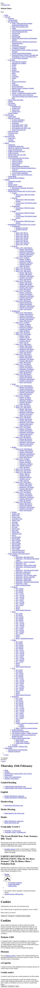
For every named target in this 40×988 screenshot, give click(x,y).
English (14, 68)
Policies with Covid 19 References (22, 174)
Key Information (13, 22)
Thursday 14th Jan (24, 341)
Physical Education (17, 86)
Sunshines (15, 555)
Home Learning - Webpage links (17, 746)
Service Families (13, 156)
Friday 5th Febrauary (25, 372)
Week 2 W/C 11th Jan (22, 234)
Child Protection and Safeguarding (22, 30)
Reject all (4, 916)
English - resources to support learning (27, 723)
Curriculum (11, 60)
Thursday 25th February (26, 254)
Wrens (14, 612)
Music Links (15, 525)
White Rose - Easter (21, 583)
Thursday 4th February (26, 297)
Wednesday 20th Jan (25, 477)
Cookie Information (14, 884)
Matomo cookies (10, 955)
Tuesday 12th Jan (24, 337)
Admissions (15, 45)
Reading (21, 726)
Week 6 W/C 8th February (23, 301)
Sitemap (6, 874)
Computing (15, 85)
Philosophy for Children (19, 63)
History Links (16, 520)
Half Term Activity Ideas (23, 573)
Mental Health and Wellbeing (20, 166)
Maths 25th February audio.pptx (13, 821)
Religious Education (18, 91)
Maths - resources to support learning (26, 728)
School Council (12, 184)
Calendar (10, 140)
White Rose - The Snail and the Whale (27, 570)
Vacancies (11, 135)
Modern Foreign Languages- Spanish (23, 88)
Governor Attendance (18, 120)
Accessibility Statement (15, 882)
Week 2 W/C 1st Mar (22, 244)
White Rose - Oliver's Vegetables (25, 562)
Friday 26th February (25, 256)
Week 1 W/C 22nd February (24, 248)
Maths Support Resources (23, 610)
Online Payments (13, 153)
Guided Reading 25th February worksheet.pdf (18, 788)
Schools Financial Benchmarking (21, 53)
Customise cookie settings (23, 916)
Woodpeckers (16, 206)
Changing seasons (9, 849)
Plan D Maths (16, 545)
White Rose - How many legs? (25, 557)
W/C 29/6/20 (19, 592)
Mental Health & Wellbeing (16, 178)
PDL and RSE (16, 90)
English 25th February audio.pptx (14, 796)
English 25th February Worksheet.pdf (15, 797)
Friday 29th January (25, 289)
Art (13, 80)
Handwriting (15, 71)
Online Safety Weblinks (23, 743)
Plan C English (16, 540)
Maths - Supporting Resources (24, 638)
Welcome (11, 18)
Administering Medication (16, 146)
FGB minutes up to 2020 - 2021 (21, 128)
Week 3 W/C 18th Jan (22, 236)
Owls (13, 668)
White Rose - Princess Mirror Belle (26, 565)
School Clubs (12, 105)
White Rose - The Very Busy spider (26, 575)
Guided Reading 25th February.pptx (15, 786)
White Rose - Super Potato (23, 578)
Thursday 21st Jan (24, 479)
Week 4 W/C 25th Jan (22, 238)
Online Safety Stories (22, 741)
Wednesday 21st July (22, 228)
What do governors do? (19, 130)
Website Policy (12, 886)
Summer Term (16, 111)
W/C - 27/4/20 (20, 602)
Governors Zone (13, 133)
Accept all (11, 916)
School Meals (12, 176)
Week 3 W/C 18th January (23, 271)
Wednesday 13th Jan (25, 339)
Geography (15, 76)
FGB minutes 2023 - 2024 (19, 125)
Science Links (16, 517)
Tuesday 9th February (25, 304)
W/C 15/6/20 (19, 588)
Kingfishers (15, 696)
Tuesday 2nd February (26, 294)
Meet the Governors (14, 118)
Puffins (14, 640)
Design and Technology (19, 81)
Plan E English (16, 547)
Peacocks (14, 198)
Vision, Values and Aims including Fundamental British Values (22, 24)
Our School (11, 103)
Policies (10, 101)
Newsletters (15, 123)
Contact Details (12, 20)
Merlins (14, 219)
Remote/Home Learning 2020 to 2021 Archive (22, 224)
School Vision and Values (15, 100)
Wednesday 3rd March (26, 263)
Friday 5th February (25, 299)
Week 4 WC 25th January (23, 482)
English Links (16, 514)
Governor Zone (9, 115)
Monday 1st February (25, 292)
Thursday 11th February (26, 307)
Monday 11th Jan (24, 336)
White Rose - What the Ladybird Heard (27, 582)
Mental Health (16, 36)
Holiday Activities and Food (16, 151)
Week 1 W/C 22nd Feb (22, 243)
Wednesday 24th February (27, 253)
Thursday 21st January (26, 278)
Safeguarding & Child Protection (17, 750)
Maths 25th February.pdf (11, 823)
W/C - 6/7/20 (19, 593)
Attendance (15, 35)
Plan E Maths (16, 548)
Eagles (14, 211)
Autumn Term (16, 108)
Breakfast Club (16, 106)
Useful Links (12, 116)
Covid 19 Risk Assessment (20, 58)
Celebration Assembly (14, 181)
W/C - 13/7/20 (20, 595)
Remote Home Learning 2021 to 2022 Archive (22, 191)
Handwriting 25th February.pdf (13, 805)
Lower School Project (18, 550)
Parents (6, 143)
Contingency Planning (18, 48)
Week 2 (18, 607)
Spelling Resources (17, 730)
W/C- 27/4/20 (20, 630)
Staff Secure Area (13, 131)
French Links (16, 529)
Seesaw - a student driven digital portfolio (24, 93)
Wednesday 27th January (26, 286)
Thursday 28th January (26, 287)
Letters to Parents (17, 159)
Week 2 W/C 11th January (23, 269)
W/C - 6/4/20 (19, 605)
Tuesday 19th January (25, 274)
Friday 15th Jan (23, 342)
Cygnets (14, 193)
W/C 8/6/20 (19, 615)
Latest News (12, 138)
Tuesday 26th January (25, 284)
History (14, 78)
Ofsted (14, 28)
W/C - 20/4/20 (20, 603)
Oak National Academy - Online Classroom (25, 733)
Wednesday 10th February (27, 306)
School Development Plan (19, 32)
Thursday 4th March (25, 264)
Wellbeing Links (17, 533)
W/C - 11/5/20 (20, 598)
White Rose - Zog (21, 563)
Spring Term (15, 110)
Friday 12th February (25, 309)
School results (16, 33)
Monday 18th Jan (24, 474)
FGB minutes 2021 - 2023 (19, 126)
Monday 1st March (25, 259)
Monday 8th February (25, 302)
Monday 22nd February (26, 249)
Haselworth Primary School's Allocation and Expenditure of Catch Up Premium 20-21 (25, 55)
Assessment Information (19, 46)
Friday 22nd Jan (24, 480)
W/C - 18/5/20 (20, 597)
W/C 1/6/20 (19, 613)
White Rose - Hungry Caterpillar (25, 577)
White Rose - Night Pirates (23, 580)
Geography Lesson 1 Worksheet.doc (15, 832)
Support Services (17, 163)
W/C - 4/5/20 (19, 600)
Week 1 (18, 608)
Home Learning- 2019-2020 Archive (19, 553)
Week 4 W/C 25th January (23, 281)
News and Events (9, 136)
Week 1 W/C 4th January (23, 268)
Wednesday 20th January (26, 276)
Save (17, 986)
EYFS (14, 66)
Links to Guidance (17, 161)
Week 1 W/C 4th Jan (22, 233)
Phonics (14, 70)
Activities (14, 745)
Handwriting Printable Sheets (20, 731)
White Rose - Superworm (23, 572)
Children (7, 179)
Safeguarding (16, 164)
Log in (6, 755)
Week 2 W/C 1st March (22, 258)
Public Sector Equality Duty (20, 27)
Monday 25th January (25, 282)
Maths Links (15, 515)
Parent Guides (20, 740)
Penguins (14, 587)
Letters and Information (15, 150)
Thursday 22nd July (21, 229)
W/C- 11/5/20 (20, 683)
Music (14, 83)
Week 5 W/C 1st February (23, 291)
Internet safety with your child (17, 155)
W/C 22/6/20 (19, 590)
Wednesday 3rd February (26, 296)
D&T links (15, 524)
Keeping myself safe (14, 751)
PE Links (14, 527)
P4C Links (15, 530)
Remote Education (13, 189)
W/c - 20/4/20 (20, 688)
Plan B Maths (16, 538)
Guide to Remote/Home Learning (22, 171)
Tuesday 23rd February (26, 251)
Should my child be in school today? (19, 148)
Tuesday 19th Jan (24, 475)
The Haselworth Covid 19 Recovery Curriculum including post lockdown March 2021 (25, 96)
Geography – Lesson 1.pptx (12, 830)
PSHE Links (15, 532)
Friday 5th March (24, 266)
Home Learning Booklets (23, 585)
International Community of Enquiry (22, 188)
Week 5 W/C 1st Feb (22, 239)
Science (14, 75)
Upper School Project (18, 552)
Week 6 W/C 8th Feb (22, 241)
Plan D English (16, 543)
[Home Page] (5, 5)
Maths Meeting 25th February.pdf (14, 813)
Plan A (14, 535)
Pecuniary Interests (17, 121)
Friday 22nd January (25, 279)
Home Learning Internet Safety (21, 738)
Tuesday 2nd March (25, 261)
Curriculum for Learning (19, 61)
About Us (7, 17)
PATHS (14, 65)
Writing (21, 725)
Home (6, 15)
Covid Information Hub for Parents (18, 158)
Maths (14, 73)
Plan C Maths (16, 542)
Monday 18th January (25, 273)
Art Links (15, 522)
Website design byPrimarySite (13, 894)
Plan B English (16, 537)
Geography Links (17, 519)
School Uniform (13, 113)
